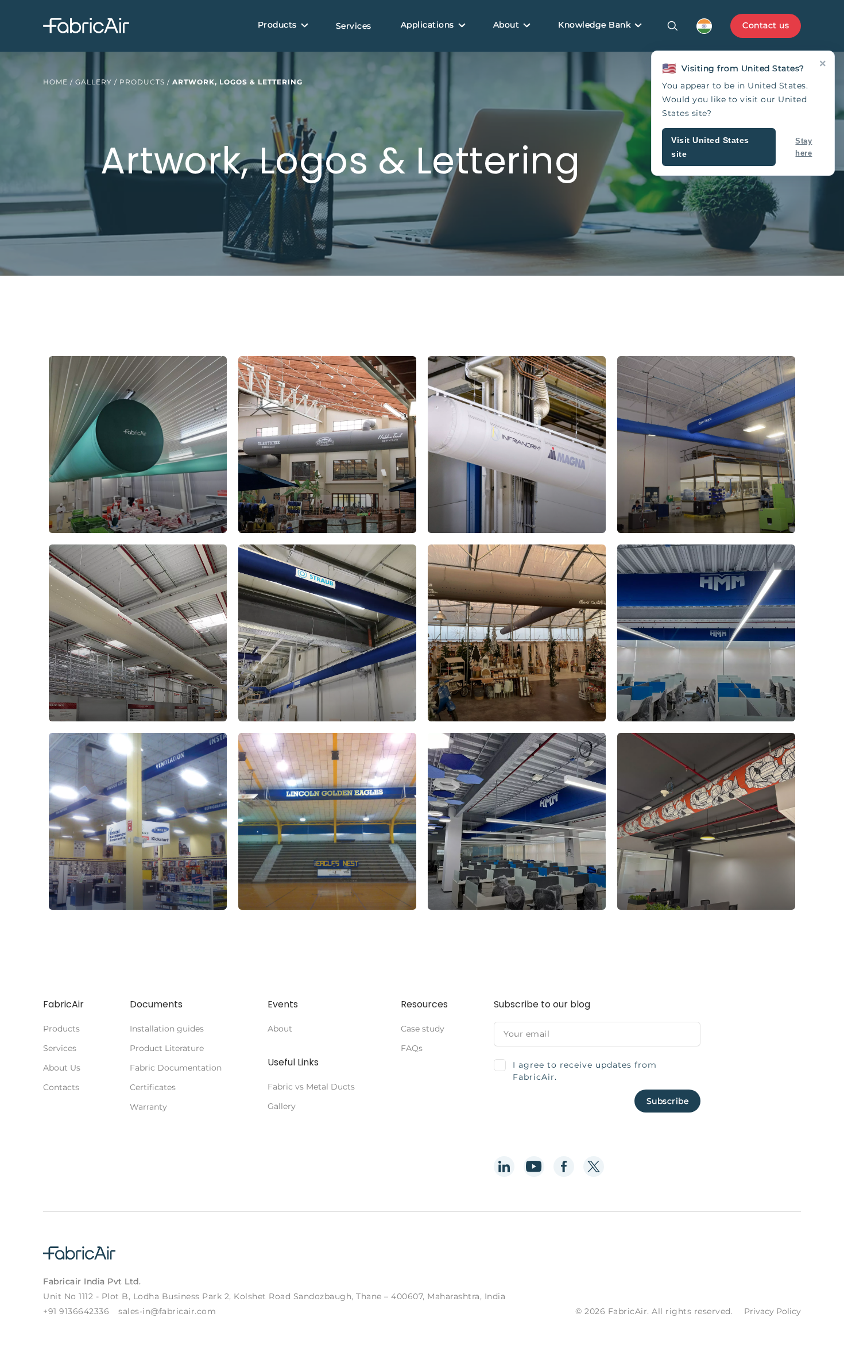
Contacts (61, 1087)
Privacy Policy (772, 1311)
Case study (422, 1028)
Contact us (765, 25)
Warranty (148, 1107)
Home (55, 82)
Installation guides (167, 1028)
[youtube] (534, 1166)
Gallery (93, 82)
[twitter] (593, 1166)
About (506, 25)
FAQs (412, 1048)
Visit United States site (710, 147)
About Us (61, 1068)
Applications (427, 25)
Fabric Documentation (176, 1068)
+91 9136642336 (76, 1311)
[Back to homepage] (86, 26)
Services (353, 26)
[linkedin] (504, 1166)
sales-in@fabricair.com (167, 1311)
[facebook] (563, 1166)
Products (277, 25)
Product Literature (167, 1048)
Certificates (153, 1087)
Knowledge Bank (594, 25)
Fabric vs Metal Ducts (311, 1087)
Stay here (803, 147)
